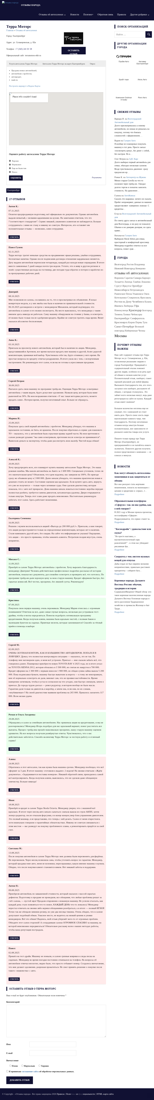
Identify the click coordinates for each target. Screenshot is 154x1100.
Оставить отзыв (73, 51)
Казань (148, 301)
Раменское (119, 294)
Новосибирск (121, 290)
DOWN (80, 1095)
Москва (120, 336)
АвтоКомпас (129, 195)
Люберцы (128, 306)
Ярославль (145, 297)
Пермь (138, 322)
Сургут (118, 286)
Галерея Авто (130, 141)
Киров (131, 322)
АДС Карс (133, 159)
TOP (149, 1095)
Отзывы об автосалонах (51, 14)
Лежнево (145, 282)
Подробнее (119, 494)
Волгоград (120, 264)
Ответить (14, 237)
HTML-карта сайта (105, 1094)
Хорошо (15, 161)
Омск (146, 294)
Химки (126, 314)
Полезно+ (88, 14)
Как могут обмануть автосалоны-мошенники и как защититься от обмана (132, 477)
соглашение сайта (30, 1071)
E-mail (9, 1053)
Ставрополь (133, 297)
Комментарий (13, 1002)
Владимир (139, 264)
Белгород (147, 310)
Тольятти (119, 282)
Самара (137, 278)
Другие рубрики (138, 14)
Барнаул (146, 278)
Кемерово (140, 268)
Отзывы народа (30, 5)
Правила (121, 14)
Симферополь (137, 318)
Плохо (14, 172)
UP (73, 1095)
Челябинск (138, 301)
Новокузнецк (121, 310)
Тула (145, 322)
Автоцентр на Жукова (136, 177)
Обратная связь (105, 14)
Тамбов (137, 282)
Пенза (129, 294)
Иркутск (126, 286)
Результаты (97, 178)
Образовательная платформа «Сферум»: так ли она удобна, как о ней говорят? (132, 505)
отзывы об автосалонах (131, 273)
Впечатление (12, 1060)
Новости (74, 14)
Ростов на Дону (123, 301)
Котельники (120, 297)
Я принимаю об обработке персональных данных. (41, 1071)
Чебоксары (136, 314)
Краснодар (135, 310)
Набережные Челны (135, 330)
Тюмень (118, 314)
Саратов (128, 278)
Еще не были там (18, 168)
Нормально (16, 164)
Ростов (130, 264)
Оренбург (137, 285)
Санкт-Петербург (124, 326)
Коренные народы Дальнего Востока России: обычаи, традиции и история (129, 584)
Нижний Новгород (124, 268)
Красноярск (121, 322)
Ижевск (118, 305)
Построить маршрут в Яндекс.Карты (24, 86)
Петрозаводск (137, 290)
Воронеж (119, 278)
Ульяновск (137, 294)
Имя (8, 1044)
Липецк (128, 282)
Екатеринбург (13, 190)
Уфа (136, 305)
